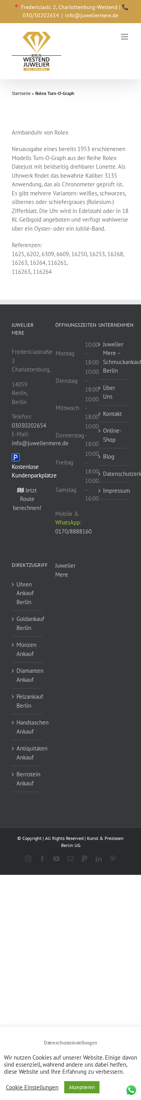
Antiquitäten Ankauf (27, 753)
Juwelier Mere (65, 570)
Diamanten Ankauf (27, 675)
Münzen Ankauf (26, 649)
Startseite (21, 93)
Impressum (114, 490)
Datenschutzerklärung (114, 473)
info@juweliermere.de (91, 15)
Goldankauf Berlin (27, 623)
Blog (108, 456)
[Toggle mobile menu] (125, 37)
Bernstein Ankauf (27, 778)
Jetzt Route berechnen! (27, 499)
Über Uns (109, 392)
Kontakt (112, 413)
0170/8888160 (73, 531)
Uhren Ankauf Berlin (25, 593)
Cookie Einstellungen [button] (32, 1087)
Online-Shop (112, 435)
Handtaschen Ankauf (27, 727)
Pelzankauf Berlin (27, 701)
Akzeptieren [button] (82, 1087)
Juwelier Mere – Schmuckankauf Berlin (114, 358)
